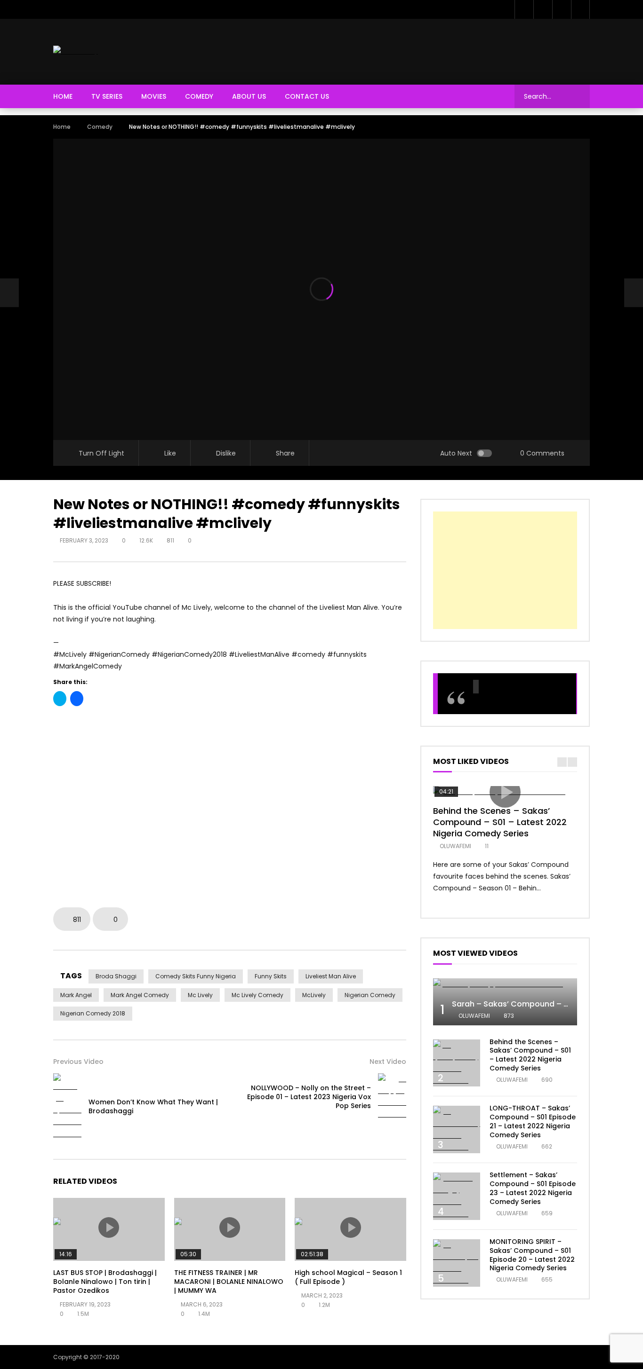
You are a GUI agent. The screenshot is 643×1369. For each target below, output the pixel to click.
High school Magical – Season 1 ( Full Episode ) (348, 1277)
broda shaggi (116, 976)
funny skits (271, 976)
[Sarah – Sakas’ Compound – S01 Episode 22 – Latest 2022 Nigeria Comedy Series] (505, 984)
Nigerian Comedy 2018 (92, 1013)
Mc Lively (200, 995)
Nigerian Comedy (370, 995)
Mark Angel (76, 995)
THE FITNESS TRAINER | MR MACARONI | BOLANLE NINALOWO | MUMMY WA (228, 1281)
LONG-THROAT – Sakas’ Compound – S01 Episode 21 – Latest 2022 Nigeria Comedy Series (533, 1121)
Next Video (388, 1061)
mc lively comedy (257, 995)
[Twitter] (542, 9)
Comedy (199, 96)
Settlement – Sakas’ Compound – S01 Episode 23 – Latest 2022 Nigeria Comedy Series (533, 1188)
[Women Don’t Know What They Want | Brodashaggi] (9, 292)
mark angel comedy (140, 995)
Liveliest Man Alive (330, 976)
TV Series (106, 96)
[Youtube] (561, 9)
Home (62, 96)
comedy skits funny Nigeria (195, 976)
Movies (153, 96)
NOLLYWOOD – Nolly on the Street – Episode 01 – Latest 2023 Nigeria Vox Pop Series (309, 1096)
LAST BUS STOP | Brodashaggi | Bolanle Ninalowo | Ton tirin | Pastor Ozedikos (105, 1281)
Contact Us (307, 96)
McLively (314, 995)
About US (249, 96)
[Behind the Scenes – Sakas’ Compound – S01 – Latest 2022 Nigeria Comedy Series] (456, 1063)
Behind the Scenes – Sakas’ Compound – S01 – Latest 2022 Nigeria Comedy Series (500, 822)
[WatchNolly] (75, 51)
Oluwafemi (455, 846)
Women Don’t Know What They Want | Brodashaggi (153, 1106)
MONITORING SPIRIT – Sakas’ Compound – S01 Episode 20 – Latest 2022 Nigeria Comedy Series (532, 1255)
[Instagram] (580, 9)
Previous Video (78, 1061)
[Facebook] (523, 9)
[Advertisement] (418, 50)
